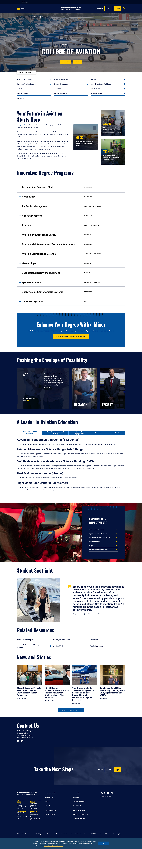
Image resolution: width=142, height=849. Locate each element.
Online (18, 2)
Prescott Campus (21, 811)
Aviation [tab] (60, 225)
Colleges (45, 17)
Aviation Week (58, 646)
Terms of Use (98, 834)
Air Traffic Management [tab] (61, 206)
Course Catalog (49, 814)
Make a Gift (94, 640)
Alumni (46, 801)
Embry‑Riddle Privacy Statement (53, 846)
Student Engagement (61, 84)
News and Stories (97, 93)
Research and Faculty (61, 79)
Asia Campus (33, 811)
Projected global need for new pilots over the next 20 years (85, 140)
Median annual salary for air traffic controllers (112, 126)
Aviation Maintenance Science (99, 538)
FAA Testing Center (96, 646)
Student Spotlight (23, 93)
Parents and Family (50, 793)
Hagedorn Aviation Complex (26, 84)
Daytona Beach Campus (25, 640)
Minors (93, 79)
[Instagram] (22, 741)
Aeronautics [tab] (57, 196)
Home (19, 17)
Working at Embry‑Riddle (79, 814)
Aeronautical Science (96, 530)
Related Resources (60, 93)
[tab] (29, 432)
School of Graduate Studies (98, 549)
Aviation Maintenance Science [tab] (61, 253)
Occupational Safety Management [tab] (56, 272)
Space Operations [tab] (61, 282)
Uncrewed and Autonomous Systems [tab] (57, 292)
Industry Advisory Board (61, 640)
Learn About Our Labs (29, 399)
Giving (46, 806)
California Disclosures (79, 818)
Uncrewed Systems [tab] (56, 301)
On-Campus (25, 2)
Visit (109, 9)
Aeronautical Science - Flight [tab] (57, 187)
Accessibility (59, 834)
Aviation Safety (94, 542)
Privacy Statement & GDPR (87, 834)
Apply (77, 62)
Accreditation (76, 797)
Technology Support (118, 834)
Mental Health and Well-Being (101, 84)
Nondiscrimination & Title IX (71, 834)
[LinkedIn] (18, 741)
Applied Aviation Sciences (98, 534)
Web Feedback (107, 834)
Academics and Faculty (31, 17)
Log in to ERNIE (106, 796)
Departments (95, 89)
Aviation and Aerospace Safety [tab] (57, 234)
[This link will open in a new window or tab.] (102, 793)
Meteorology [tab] (57, 263)
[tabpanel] (71, 466)
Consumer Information (79, 801)
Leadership (57, 89)
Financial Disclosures (78, 806)
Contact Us (20, 98)
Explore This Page (25, 72)
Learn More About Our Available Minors (70, 336)
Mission (19, 89)
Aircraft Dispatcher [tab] (57, 215)
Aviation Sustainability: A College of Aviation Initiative (32, 646)
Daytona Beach (23, 125)
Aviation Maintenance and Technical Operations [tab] (57, 244)
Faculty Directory (49, 797)
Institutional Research (79, 810)
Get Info (100, 9)
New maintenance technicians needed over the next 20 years (111, 154)
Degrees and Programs (24, 79)
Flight (91, 546)
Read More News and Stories (71, 710)
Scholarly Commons (50, 810)
